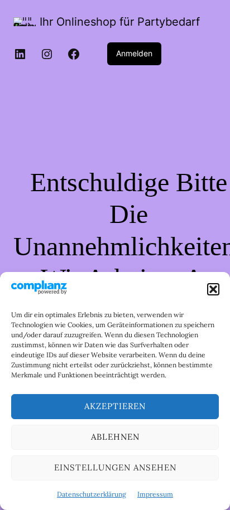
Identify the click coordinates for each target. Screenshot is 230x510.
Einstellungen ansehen (115, 467)
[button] (213, 289)
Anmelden (134, 53)
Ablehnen (115, 436)
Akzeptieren (115, 406)
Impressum (155, 494)
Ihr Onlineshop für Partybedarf (120, 21)
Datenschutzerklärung (91, 494)
